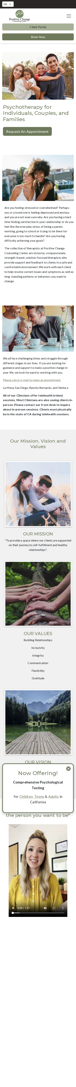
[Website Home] (19, 16)
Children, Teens (31, 796)
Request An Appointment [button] (27, 131)
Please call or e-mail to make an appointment (32, 380)
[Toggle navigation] (69, 15)
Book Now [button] (38, 37)
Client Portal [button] (38, 27)
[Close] (68, 768)
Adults (53, 796)
